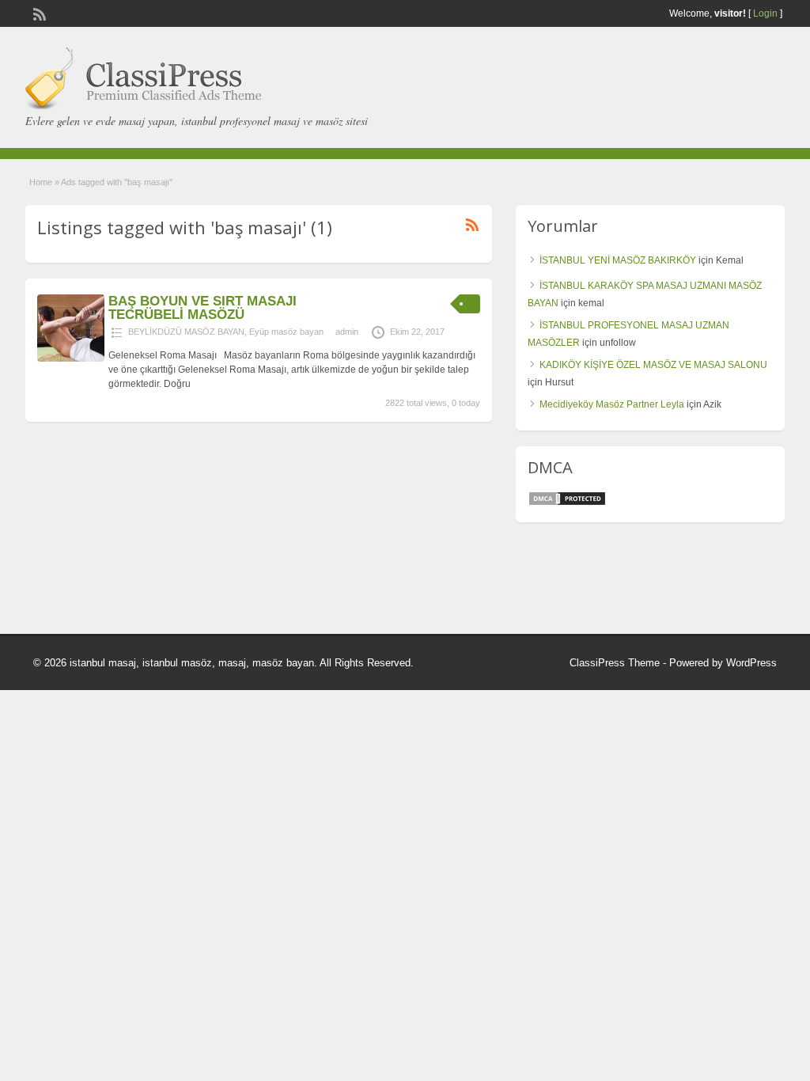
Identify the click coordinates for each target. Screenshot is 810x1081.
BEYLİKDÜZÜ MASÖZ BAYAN (186, 331)
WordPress (751, 663)
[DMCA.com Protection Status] (567, 503)
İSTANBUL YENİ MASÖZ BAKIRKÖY (617, 260)
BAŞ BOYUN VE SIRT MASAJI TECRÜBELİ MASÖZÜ (202, 308)
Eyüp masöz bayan (286, 331)
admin (346, 331)
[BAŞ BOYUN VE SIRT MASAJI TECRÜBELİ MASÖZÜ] (70, 358)
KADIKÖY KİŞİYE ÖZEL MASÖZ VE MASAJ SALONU (653, 364)
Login (765, 13)
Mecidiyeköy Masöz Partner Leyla (611, 404)
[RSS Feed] (38, 12)
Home (40, 182)
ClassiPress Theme (615, 663)
